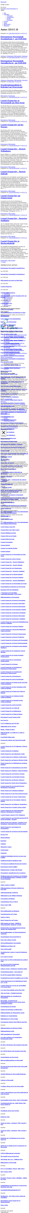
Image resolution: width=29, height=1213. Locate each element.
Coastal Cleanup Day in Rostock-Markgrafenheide (14, 643)
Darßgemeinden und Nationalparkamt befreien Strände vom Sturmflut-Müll (13, 928)
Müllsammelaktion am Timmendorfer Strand (12, 1012)
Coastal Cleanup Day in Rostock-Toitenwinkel (13, 615)
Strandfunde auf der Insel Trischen (10, 1110)
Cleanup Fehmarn (5, 551)
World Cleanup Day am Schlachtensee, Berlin (13, 754)
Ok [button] (4, 427)
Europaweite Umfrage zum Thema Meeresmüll (13, 740)
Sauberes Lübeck (5, 917)
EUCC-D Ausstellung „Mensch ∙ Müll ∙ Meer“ (13, 1168)
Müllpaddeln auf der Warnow (8, 726)
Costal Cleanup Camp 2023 (8, 526)
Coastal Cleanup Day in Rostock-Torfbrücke (12, 637)
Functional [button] (3, 470)
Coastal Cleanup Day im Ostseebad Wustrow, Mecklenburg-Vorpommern (13, 786)
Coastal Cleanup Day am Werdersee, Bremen (12, 773)
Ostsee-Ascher (4, 1205)
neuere (4, 262)
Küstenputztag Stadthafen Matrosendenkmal (12, 355)
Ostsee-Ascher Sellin (6, 905)
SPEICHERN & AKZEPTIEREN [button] (9, 510)
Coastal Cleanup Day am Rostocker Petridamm (13, 612)
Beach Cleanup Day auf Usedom (9, 920)
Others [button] (2, 503)
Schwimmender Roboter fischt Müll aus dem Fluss (14, 1022)
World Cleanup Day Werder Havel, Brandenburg (14, 783)
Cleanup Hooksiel (5, 545)
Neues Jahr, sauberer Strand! (8, 940)
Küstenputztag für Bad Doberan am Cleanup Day (14, 505)
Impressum (6, 419)
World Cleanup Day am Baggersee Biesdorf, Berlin (14, 760)
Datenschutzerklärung (9, 421)
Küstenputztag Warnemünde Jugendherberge (13, 62)
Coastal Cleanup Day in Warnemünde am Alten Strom (13, 102)
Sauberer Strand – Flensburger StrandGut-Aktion (14, 968)
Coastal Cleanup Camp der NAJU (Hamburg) (13, 815)
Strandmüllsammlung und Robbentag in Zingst (13, 312)
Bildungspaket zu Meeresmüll (8, 1162)
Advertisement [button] (4, 495)
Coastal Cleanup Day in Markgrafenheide (10, 242)
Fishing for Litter (5, 1117)
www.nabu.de (8, 399)
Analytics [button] (3, 486)
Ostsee (5, 23)
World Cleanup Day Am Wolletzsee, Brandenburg (14, 804)
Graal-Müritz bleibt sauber (8, 737)
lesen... (4, 401)
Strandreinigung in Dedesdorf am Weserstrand (13, 586)
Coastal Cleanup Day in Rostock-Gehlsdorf (12, 577)
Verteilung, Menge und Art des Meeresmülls (12, 1086)
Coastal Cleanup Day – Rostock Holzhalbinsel (13, 580)
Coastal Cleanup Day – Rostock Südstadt (11, 565)
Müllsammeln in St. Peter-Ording (9, 1019)
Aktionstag (3, 56)
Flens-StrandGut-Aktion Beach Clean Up (11, 400)
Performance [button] (4, 479)
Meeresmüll (3, 2)
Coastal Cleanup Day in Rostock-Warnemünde (13, 600)
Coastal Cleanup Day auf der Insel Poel (11, 705)
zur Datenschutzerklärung (11, 427)
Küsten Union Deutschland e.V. (10, 8)
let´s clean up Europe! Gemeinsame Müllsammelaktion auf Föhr (10, 965)
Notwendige (5, 459)
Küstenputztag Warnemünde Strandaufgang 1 (13, 38)
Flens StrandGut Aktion (7, 362)
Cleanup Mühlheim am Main (8, 533)
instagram (7, 414)
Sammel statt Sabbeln (6, 456)
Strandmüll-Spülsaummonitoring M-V (11, 1190)
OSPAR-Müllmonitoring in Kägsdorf (10, 1153)
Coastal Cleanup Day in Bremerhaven (11, 676)
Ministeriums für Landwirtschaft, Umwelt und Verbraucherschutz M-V (14, 410)
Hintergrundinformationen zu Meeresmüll (12, 1060)
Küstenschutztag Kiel (6, 371)
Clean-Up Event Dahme (7, 309)
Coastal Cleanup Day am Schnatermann (10, 197)
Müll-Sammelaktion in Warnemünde (10, 1034)
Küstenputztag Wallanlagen (8, 435)
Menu (2, 10)
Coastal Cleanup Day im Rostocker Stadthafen (13, 619)
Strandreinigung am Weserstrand (9, 1057)
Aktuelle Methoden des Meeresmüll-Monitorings (13, 1074)
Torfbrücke (4, 853)
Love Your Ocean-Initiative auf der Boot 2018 (12, 990)
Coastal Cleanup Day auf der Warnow (11, 559)
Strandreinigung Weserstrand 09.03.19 (11, 936)
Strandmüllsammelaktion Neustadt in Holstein (13, 403)
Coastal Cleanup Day (6, 286)
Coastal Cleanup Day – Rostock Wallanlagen (12, 562)
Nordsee (6, 21)
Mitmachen (6, 25)
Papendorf (3, 840)
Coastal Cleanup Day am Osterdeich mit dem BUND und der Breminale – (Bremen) (14, 818)
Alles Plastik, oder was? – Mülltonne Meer (12, 1159)
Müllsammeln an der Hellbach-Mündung (11, 895)
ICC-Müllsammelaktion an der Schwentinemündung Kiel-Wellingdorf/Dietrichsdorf (14, 512)
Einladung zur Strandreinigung (9, 1015)
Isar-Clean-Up (4, 720)
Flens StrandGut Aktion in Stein (9, 374)
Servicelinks (7, 416)
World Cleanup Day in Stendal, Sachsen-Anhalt (13, 807)
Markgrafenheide (5, 837)
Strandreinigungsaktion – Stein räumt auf (12, 972)
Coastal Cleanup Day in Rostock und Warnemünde (14, 640)
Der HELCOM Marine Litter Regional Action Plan (14, 1045)
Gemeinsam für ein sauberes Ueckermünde (12, 495)
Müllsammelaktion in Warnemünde (10, 597)
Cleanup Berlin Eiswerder (7, 539)
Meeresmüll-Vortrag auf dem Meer (10, 1156)
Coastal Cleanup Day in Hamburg (10, 751)
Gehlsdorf (3, 843)
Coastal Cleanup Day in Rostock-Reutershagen (13, 606)
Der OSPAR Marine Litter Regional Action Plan (13, 1051)
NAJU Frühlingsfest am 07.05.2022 (10, 723)
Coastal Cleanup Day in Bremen (9, 664)
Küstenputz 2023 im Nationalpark (9, 589)
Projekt (5, 302)
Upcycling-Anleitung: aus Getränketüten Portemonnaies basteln (11, 1038)
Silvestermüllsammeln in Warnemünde (11, 943)
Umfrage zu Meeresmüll (7, 1080)
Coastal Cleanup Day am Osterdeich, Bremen (13, 777)
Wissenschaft (7, 305)
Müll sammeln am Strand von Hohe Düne (11, 280)
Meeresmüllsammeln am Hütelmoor (10, 911)
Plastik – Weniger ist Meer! (8, 729)
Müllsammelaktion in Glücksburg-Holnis (11, 1028)
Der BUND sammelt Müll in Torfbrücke (11, 975)
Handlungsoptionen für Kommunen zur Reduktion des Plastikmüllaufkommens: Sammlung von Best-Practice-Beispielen (14, 877)
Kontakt (6, 418)
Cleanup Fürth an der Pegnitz (8, 536)
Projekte (9, 18)
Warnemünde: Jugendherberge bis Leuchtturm (13, 873)
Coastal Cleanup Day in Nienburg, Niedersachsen (14, 757)
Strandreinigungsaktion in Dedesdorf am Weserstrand (11, 86)
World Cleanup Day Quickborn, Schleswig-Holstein (14, 770)
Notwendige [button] (4, 457)
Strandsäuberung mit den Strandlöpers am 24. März (14, 978)
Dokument (6, 295)
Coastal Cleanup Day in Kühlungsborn (11, 711)
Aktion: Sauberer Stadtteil (7, 885)
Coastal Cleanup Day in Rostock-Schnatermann (13, 634)
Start (5, 13)
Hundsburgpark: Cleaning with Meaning (11, 870)
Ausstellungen (10, 17)
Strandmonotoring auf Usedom (9, 914)
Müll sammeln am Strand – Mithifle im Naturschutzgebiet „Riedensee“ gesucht (11, 924)
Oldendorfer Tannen (6, 847)
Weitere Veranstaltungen (6, 357)
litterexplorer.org (5, 316)
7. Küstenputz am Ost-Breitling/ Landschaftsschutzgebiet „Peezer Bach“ (11, 593)
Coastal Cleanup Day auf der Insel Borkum (12, 679)
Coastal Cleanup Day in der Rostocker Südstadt (13, 609)
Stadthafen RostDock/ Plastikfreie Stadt (11, 860)
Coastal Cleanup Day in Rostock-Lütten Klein (13, 603)
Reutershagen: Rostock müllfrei (9, 866)
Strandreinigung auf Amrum (8, 1006)
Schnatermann (4, 850)
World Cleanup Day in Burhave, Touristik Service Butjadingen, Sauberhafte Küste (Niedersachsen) (14, 823)
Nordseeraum (11, 95)
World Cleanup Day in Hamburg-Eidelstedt (12, 790)
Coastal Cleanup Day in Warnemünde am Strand (14, 583)
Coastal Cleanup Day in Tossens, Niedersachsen (13, 796)
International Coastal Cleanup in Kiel (10, 717)
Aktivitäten (6, 14)
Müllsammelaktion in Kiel (7, 1031)
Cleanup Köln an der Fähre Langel (10, 530)
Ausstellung (7, 294)
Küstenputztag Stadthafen (7, 432)
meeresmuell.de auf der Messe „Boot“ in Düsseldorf (14, 1100)
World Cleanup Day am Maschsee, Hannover (12, 780)
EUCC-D (24, 33)
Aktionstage (10, 15)
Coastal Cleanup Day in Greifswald (10, 708)
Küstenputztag (10, 56)
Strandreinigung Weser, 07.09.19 (9, 901)
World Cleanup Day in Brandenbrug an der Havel (14, 767)
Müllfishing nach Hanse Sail (8, 946)
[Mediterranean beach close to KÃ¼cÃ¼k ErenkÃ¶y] (16, 369)
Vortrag (5, 304)
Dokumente (10, 20)
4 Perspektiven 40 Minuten (8, 898)
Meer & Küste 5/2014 (6, 1171)
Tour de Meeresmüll (6, 949)
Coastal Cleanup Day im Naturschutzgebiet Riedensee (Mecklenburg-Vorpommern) (12, 811)
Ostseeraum (25, 56)
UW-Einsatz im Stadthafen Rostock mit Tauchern (14, 863)
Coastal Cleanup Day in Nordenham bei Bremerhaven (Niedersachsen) (11, 668)
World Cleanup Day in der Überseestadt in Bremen (14, 793)
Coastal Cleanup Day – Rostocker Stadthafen (12, 571)
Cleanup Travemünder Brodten (9, 548)
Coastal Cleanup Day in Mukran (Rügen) (11, 714)
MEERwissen (7, 24)
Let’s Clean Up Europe (7, 956)
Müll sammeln (17, 56)
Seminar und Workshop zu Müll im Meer (11, 1009)
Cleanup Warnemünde (7, 542)
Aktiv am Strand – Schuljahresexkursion (11, 993)
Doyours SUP (4, 834)
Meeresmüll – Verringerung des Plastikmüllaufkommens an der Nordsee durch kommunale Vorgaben (13, 1002)
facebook (3, 414)
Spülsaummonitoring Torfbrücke (9, 892)
